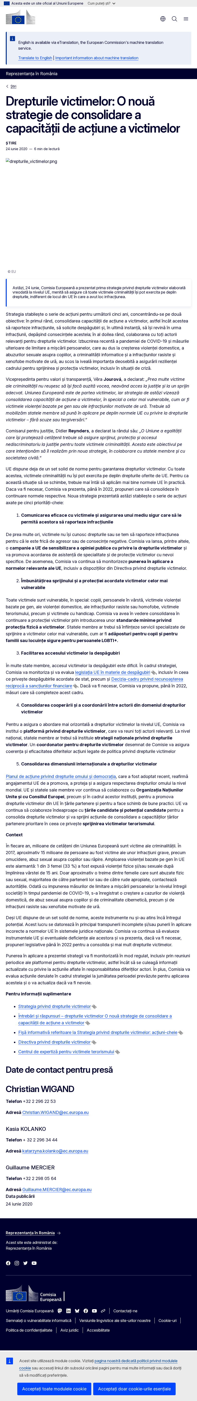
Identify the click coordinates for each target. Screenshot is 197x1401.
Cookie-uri (168, 1320)
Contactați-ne (125, 1310)
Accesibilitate (98, 1330)
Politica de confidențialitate (29, 1330)
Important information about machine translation (96, 57)
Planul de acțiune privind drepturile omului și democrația (61, 776)
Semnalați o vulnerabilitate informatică (38, 1320)
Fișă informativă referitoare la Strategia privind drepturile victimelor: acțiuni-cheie (97, 1032)
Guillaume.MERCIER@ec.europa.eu (57, 1189)
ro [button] (163, 18)
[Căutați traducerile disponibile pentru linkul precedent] (153, 672)
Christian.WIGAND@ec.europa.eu (55, 1112)
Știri (13, 86)
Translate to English (35, 57)
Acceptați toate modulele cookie (54, 1388)
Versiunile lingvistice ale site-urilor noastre (115, 1320)
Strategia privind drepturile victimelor (54, 1006)
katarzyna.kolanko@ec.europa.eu (55, 1150)
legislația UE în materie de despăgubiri (112, 672)
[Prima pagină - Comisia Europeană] (20, 17)
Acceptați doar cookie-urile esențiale (134, 1388)
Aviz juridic (69, 1330)
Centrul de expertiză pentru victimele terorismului (66, 1051)
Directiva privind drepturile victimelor (54, 1042)
